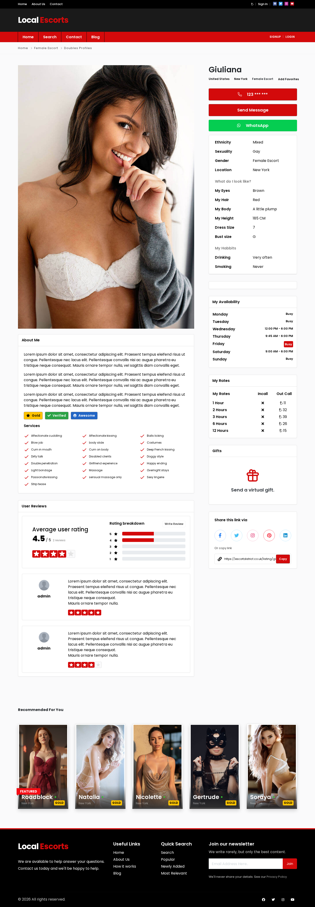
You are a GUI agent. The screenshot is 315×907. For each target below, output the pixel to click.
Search (49, 37)
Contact (56, 4)
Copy (283, 559)
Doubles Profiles (78, 48)
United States (219, 79)
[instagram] (286, 4)
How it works (124, 866)
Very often (262, 257)
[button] (252, 4)
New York (240, 79)
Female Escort (46, 48)
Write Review (174, 524)
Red (256, 199)
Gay (256, 151)
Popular (168, 859)
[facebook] (275, 4)
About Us (38, 4)
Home (22, 4)
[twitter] (280, 4)
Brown (258, 190)
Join (290, 863)
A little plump (265, 209)
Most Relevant (174, 873)
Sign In (263, 4)
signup (275, 37)
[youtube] (292, 4)
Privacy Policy (277, 877)
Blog (95, 37)
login (290, 37)
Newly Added (172, 866)
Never (258, 266)
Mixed (258, 142)
